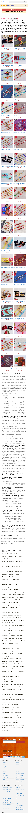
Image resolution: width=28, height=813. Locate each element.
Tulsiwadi (16, 643)
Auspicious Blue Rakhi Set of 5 (20, 166)
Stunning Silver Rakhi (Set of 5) (20, 132)
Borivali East (5, 576)
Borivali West (12, 576)
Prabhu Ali (4, 594)
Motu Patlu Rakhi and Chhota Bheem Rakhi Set (11, 82)
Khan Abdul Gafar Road (7, 704)
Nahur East (4, 653)
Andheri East (20, 592)
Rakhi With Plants (6, 808)
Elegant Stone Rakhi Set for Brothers (9, 149)
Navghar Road (5, 717)
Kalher (12, 699)
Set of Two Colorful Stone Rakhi (20, 200)
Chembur (19, 558)
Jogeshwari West (12, 594)
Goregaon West (5, 581)
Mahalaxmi (12, 668)
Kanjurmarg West (6, 702)
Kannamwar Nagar (6, 709)
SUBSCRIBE (20, 742)
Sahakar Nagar (20, 594)
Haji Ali (8, 648)
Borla (17, 597)
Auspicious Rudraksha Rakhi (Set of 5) (9, 318)
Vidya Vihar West (15, 612)
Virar (3, 564)
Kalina (9, 569)
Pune (4, 773)
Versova (13, 581)
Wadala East (5, 661)
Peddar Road (5, 686)
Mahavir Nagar (5, 712)
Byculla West (12, 674)
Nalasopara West (12, 720)
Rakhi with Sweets (7, 789)
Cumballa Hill (5, 597)
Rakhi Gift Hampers (7, 798)
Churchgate (4, 574)
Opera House (20, 587)
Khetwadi (4, 671)
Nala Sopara (11, 574)
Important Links (19, 785)
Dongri (19, 617)
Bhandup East (16, 622)
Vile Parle (4, 569)
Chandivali (8, 566)
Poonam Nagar (5, 628)
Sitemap (17, 798)
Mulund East (19, 581)
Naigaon (17, 574)
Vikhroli (3, 561)
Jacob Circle (18, 658)
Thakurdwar (5, 638)
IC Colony (9, 602)
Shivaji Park (4, 589)
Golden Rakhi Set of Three (7, 284)
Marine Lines (5, 587)
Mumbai (4, 762)
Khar (3, 566)
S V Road (13, 599)
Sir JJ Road (15, 679)
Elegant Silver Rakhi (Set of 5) (7, 166)
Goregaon (4, 556)
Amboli (11, 633)
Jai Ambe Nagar (14, 697)
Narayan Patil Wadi (6, 722)
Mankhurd (12, 658)
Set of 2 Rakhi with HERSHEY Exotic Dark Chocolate (12, 217)
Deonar (18, 656)
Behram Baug (13, 640)
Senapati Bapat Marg (7, 679)
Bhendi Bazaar (5, 684)
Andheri (4, 553)
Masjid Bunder (5, 676)
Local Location (6, 781)
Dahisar (20, 561)
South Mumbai (15, 569)
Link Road (14, 694)
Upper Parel (5, 635)
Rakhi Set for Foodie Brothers (7, 267)
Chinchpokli (9, 622)
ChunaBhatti (11, 715)
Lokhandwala (10, 691)
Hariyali (12, 707)
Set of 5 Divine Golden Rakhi (7, 352)
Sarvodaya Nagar (12, 653)
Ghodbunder (21, 725)
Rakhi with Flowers (7, 796)
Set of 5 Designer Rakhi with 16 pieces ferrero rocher (13, 301)
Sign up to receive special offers (11, 739)
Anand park (12, 610)
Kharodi (15, 630)
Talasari (11, 681)
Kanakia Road (20, 694)
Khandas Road (5, 707)
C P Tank (18, 674)
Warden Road (13, 628)
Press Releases (19, 805)
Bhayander (17, 566)
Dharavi (21, 597)
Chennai (4, 769)
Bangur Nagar (5, 668)
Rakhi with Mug (6, 800)
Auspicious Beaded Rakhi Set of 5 (8, 335)
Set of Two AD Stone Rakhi (20, 284)
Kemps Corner (5, 620)
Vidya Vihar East (20, 610)
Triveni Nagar (19, 638)
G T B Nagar (5, 725)
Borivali (13, 553)
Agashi (17, 620)
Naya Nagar (12, 717)
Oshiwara (4, 651)
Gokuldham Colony (11, 689)
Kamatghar (21, 697)
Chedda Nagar (21, 640)
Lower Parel (19, 576)
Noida (4, 779)
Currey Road (15, 722)
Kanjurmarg (21, 630)
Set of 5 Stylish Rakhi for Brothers (8, 65)
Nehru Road (12, 656)
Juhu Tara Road (5, 697)
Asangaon (10, 630)
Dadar (9, 558)
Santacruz (12, 564)
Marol (17, 607)
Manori (12, 727)
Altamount (20, 628)
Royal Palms (15, 666)
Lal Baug (22, 666)
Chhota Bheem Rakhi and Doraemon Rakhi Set (11, 250)
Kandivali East (5, 579)
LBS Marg (16, 691)
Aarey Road (4, 666)
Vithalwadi (14, 617)
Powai (8, 553)
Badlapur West (5, 633)
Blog (17, 803)
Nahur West (5, 715)
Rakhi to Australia (19, 769)
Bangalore (5, 766)
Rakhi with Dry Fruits (7, 791)
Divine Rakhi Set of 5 (7, 200)
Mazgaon (19, 615)
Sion (3, 571)
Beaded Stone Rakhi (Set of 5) (20, 217)
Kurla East (21, 671)
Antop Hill (17, 633)
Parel (21, 569)
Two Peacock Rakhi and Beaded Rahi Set (10, 115)
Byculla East (5, 674)
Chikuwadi (16, 589)
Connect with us (7, 749)
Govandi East (5, 658)
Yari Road (12, 620)
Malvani (4, 622)
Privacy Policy (19, 793)
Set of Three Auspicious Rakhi (20, 234)
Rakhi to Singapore (20, 773)
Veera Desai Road (17, 645)
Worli (13, 566)
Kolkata (4, 771)
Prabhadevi (4, 584)
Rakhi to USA (18, 762)
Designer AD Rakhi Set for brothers (9, 368)
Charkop (4, 648)
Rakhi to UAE (18, 771)
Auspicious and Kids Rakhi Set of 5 (8, 183)
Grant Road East (12, 615)
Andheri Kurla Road (6, 617)
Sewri (10, 666)
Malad (9, 556)
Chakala (10, 645)
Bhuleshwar (16, 651)
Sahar (17, 668)
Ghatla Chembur (5, 727)
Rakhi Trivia (18, 807)
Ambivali (13, 605)
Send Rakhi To (6, 760)
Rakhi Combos (6, 785)
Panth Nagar (13, 684)
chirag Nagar (13, 712)
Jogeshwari (18, 564)
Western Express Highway (18, 625)
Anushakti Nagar (6, 599)
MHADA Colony (5, 730)
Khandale (16, 704)
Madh (13, 648)
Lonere (3, 691)
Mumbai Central (18, 571)
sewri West (17, 676)
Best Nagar (11, 638)
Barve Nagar (19, 635)
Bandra (17, 553)
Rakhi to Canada (19, 766)
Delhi (4, 764)
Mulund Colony (18, 727)
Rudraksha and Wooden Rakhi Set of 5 (9, 132)
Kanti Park (14, 709)
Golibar (3, 689)
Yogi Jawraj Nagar (6, 625)
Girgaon (10, 589)
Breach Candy (5, 607)
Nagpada (16, 663)
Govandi (11, 584)
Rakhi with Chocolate (7, 787)
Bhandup (19, 556)
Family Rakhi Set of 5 (19, 65)
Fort (11, 579)
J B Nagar (17, 707)
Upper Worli (12, 635)
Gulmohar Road (19, 661)
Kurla (7, 571)
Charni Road (20, 684)
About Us (18, 787)
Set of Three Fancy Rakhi (7, 99)
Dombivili (9, 561)
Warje (7, 564)
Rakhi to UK (18, 764)
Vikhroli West (19, 599)
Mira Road (14, 561)
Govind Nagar (9, 663)
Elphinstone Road (13, 725)
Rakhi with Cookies (7, 802)
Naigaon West (19, 715)
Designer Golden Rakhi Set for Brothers (10, 234)
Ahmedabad (5, 777)
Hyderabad (5, 775)
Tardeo (15, 584)
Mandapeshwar (19, 605)
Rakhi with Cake (6, 794)
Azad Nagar (4, 643)
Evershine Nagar (6, 605)
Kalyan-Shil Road (6, 699)
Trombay (16, 671)
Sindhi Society (5, 681)
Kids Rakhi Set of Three (20, 318)
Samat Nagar (15, 602)
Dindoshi (11, 643)
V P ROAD (4, 645)
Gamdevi (4, 630)
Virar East (12, 607)
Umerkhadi (11, 661)
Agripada (10, 651)
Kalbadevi (4, 615)
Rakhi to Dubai (19, 777)
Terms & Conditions (20, 801)
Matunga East (12, 587)
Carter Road (12, 686)
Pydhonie (10, 671)
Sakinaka (11, 571)
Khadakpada (14, 702)
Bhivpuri (12, 676)
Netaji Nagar (5, 656)
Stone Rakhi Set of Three (19, 149)
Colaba (14, 558)
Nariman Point (5, 640)
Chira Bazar (20, 712)
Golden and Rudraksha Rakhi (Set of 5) (9, 48)
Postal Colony (13, 592)
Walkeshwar (20, 653)
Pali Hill (18, 686)
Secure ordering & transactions (11, 754)
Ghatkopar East (16, 579)
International (19, 760)
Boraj (16, 681)
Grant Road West (6, 612)
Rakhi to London (19, 781)
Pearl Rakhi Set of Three (19, 115)
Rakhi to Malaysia (19, 775)
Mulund (14, 556)
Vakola (17, 648)
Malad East (11, 597)
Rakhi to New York (20, 779)
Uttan (3, 663)
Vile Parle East (5, 610)
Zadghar (22, 620)
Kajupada (19, 717)
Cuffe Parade (5, 592)
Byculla (3, 602)
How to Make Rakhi (20, 809)
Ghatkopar (4, 558)
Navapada (4, 720)
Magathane (19, 689)
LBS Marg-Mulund (6, 694)
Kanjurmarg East (19, 699)
